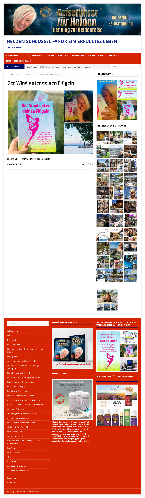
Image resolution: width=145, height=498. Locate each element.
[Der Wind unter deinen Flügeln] (50, 152)
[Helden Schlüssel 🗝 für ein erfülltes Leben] (72, 33)
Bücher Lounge (95, 55)
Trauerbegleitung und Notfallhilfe (21, 413)
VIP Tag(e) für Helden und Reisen (21, 422)
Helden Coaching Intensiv (18, 418)
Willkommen (12, 55)
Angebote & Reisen (57, 55)
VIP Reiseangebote (15, 431)
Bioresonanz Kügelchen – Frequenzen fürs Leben (25, 350)
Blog (25, 55)
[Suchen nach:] (123, 66)
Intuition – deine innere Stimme (20, 395)
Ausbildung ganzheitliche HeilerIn (21, 361)
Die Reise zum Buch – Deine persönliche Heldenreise (24, 442)
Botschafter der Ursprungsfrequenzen (23, 377)
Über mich (11, 461)
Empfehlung (78, 55)
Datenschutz (12, 482)
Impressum (12, 478)
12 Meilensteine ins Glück (18, 61)
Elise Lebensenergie (16, 386)
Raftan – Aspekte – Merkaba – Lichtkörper (25, 404)
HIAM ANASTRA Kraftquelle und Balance (24, 400)
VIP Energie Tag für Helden (18, 427)
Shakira (111, 55)
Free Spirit (37, 55)
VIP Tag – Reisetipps (15, 436)
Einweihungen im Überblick (18, 373)
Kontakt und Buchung (16, 466)
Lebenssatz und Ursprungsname (21, 382)
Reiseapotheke (13, 344)
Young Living (12, 356)
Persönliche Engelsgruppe (18, 391)
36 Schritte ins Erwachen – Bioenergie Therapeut (23, 367)
